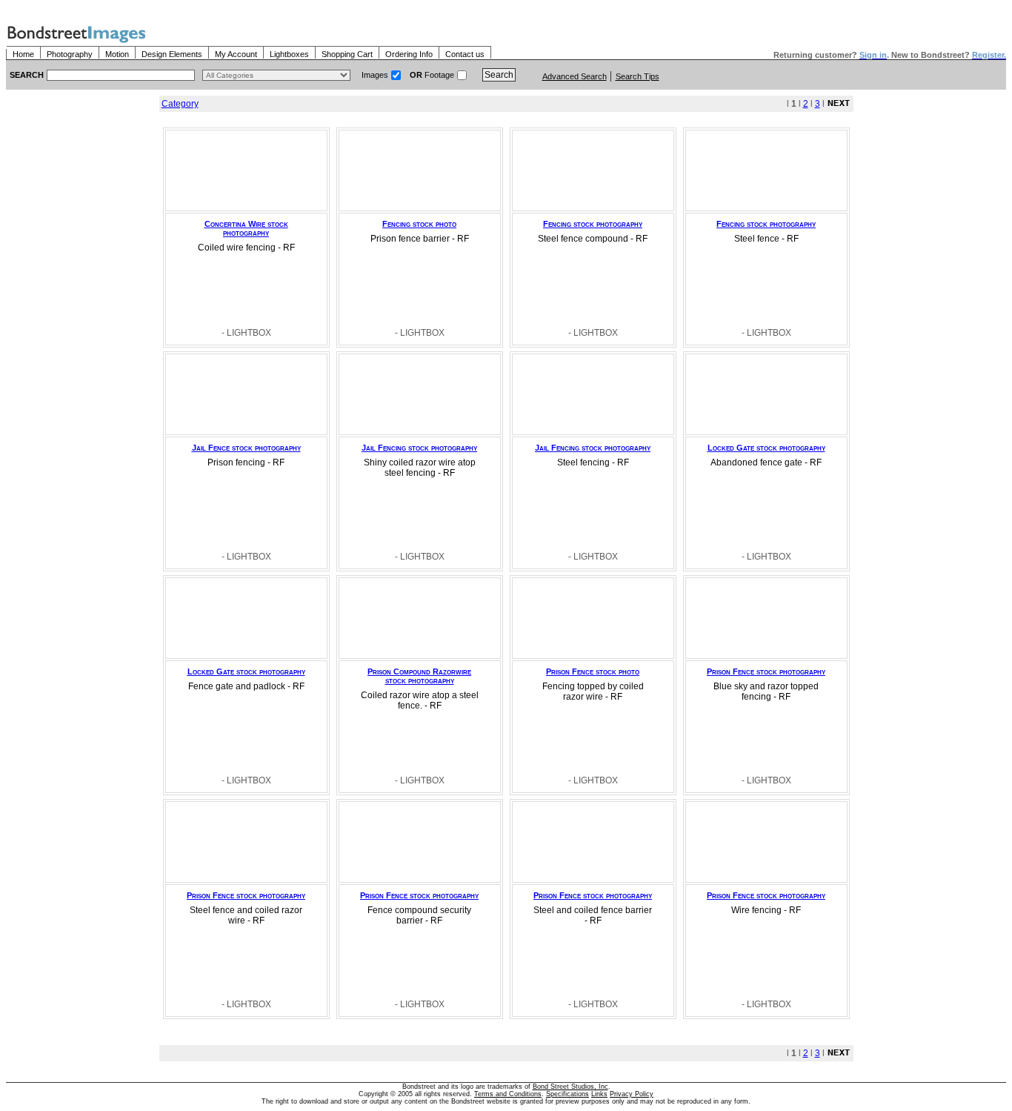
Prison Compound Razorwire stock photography (419, 676)
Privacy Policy (631, 1094)
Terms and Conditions (508, 1094)
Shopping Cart (347, 54)
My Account (236, 54)
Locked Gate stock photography (766, 447)
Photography (70, 54)
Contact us (465, 54)
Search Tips (637, 76)
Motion (117, 54)
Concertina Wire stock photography (246, 228)
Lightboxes (289, 54)
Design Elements (172, 54)
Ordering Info (409, 54)
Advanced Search (574, 76)
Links (599, 1094)
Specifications (567, 1094)
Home (23, 54)
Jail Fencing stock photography (419, 447)
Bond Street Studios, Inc (570, 1086)
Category (180, 104)
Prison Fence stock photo (592, 671)
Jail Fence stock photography (246, 447)
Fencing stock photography (592, 223)
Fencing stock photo (419, 223)
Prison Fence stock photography (766, 671)
